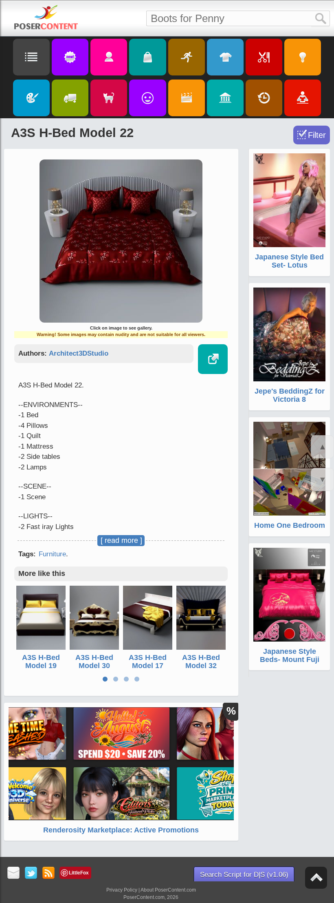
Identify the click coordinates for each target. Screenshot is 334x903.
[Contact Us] (13, 873)
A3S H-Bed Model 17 (148, 661)
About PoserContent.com (168, 890)
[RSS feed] (48, 873)
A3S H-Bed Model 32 (201, 661)
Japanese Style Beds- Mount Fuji (289, 655)
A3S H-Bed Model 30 (94, 661)
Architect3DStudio (78, 353)
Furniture (52, 554)
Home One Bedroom (289, 525)
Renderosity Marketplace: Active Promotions (121, 830)
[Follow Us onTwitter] (31, 873)
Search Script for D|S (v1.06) (244, 875)
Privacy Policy (121, 890)
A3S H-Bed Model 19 (41, 661)
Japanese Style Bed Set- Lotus (289, 261)
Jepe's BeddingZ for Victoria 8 (290, 395)
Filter (317, 135)
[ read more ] (121, 540)
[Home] (46, 17)
